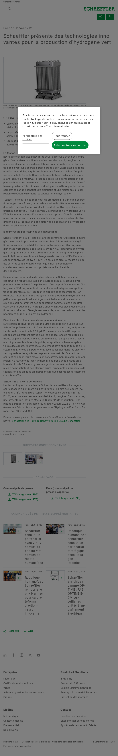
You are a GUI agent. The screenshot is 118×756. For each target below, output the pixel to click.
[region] (59, 130)
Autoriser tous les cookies (70, 145)
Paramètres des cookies (32, 137)
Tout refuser (62, 136)
